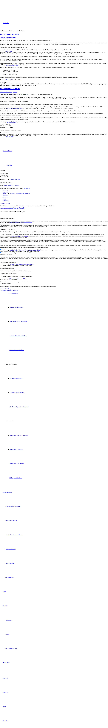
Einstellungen (21, 208)
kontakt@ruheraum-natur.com (11, 185)
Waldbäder (9, 165)
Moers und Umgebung (5, 37)
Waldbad (14, 37)
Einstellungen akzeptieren (6, 208)
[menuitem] (55, 314)
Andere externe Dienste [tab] (6, 254)
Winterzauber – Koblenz (10, 89)
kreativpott (27, 188)
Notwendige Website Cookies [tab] (7, 229)
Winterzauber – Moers (9, 34)
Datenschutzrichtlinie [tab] (5, 283)
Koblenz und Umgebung (6, 92)
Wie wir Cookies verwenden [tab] (7, 218)
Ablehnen (15, 208)
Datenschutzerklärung (5, 288)
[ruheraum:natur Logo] (12, 7)
